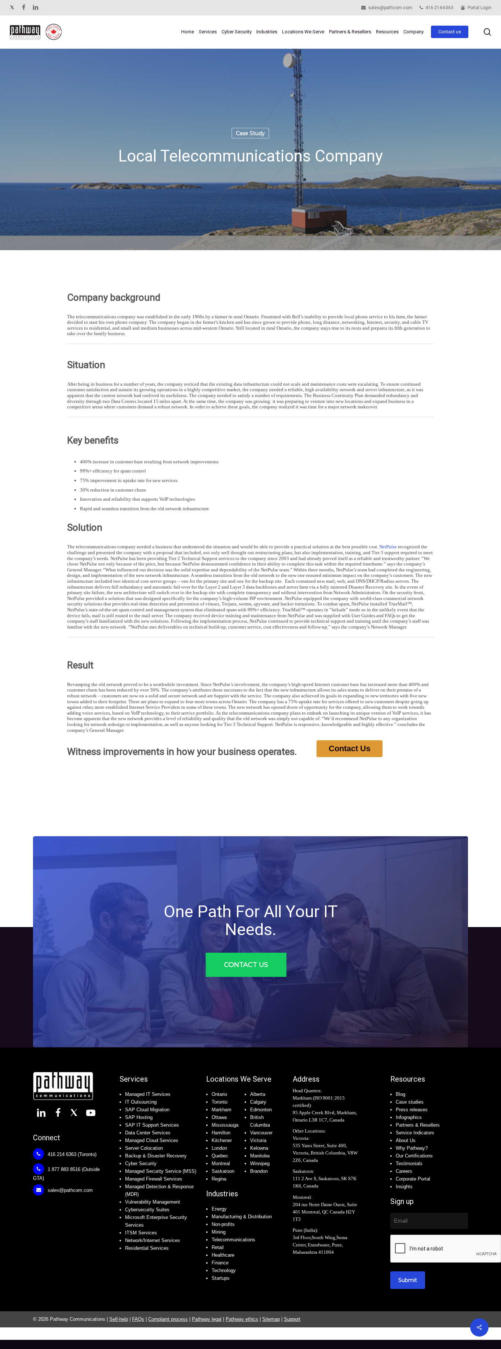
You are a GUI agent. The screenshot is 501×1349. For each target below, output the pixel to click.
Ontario (219, 1094)
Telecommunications (233, 1239)
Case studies (410, 1102)
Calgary (258, 1102)
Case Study (250, 133)
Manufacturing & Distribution (242, 1216)
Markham (221, 1109)
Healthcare (223, 1255)
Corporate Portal (413, 1179)
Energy (219, 1209)
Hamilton (221, 1132)
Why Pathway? (412, 1148)
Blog (400, 1094)
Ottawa (219, 1117)
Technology (224, 1270)
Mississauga (225, 1125)
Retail (218, 1247)
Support (292, 1319)
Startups (221, 1278)
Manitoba (260, 1156)
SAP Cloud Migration (147, 1109)
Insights (404, 1186)
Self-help (118, 1319)
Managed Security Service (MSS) (160, 1171)
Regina (219, 1179)
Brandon (259, 1171)
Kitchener (222, 1140)
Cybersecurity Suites (147, 1209)
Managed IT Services (148, 1094)
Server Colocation (144, 1148)
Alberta (257, 1094)
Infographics (409, 1117)
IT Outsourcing (141, 1102)
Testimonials (409, 1163)
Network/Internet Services (152, 1240)
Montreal (221, 1163)
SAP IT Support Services (152, 1125)
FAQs (138, 1319)
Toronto (219, 1102)
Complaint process (168, 1319)
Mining (219, 1232)
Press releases (412, 1109)
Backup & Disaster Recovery (156, 1156)
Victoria (258, 1140)
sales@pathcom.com (69, 1190)
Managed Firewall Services (153, 1179)
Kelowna (259, 1148)
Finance (220, 1262)
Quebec (220, 1156)
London (219, 1148)
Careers (404, 1171)
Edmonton (261, 1109)
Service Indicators (415, 1132)
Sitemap (271, 1319)
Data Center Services (148, 1132)
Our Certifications (414, 1156)
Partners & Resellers (418, 1125)
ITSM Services (141, 1232)
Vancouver (261, 1132)
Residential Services (147, 1248)
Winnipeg (260, 1163)
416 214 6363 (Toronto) (71, 1154)
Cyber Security (141, 1163)
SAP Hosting (139, 1117)
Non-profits (223, 1224)
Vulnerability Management (152, 1202)
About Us (406, 1140)
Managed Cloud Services (151, 1140)
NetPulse (388, 546)
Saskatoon (223, 1171)
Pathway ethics (242, 1319)
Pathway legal (207, 1319)
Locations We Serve (238, 1079)
